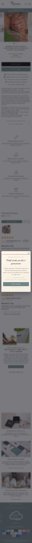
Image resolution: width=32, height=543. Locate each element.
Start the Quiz (16, 284)
